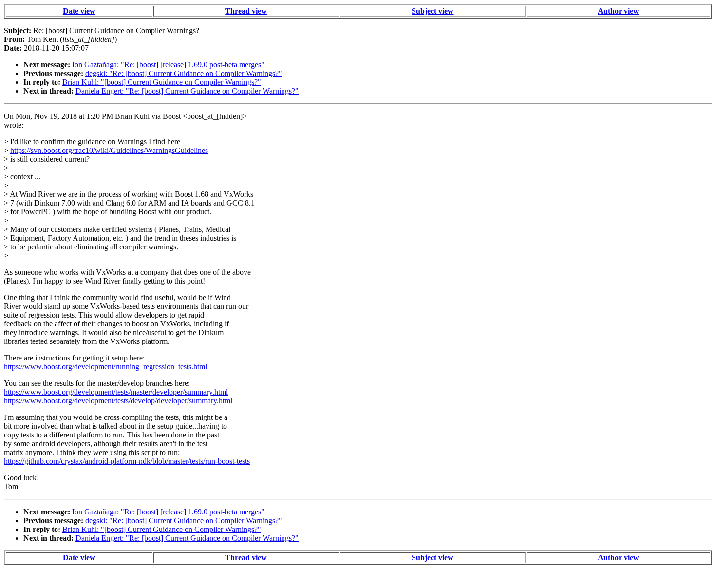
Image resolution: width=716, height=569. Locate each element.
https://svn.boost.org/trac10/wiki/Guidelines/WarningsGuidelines (109, 150)
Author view (618, 11)
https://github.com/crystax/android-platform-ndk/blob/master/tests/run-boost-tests (127, 461)
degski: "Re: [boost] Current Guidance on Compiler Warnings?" (183, 73)
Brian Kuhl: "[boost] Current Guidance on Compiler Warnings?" (161, 82)
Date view (79, 11)
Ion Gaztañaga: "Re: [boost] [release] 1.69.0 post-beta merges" (168, 64)
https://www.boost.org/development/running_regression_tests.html (105, 366)
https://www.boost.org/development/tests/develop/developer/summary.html (118, 401)
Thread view (246, 11)
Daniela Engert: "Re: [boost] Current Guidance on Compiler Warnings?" (187, 91)
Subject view (432, 11)
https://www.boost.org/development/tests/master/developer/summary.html (116, 392)
